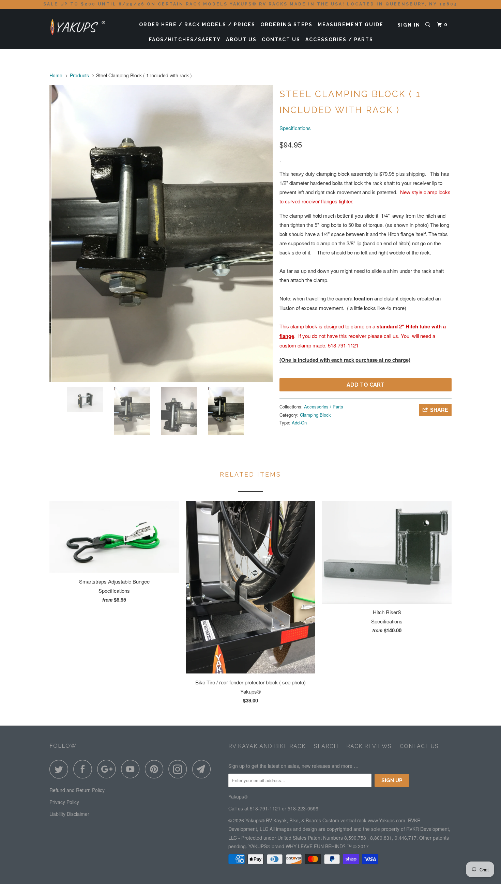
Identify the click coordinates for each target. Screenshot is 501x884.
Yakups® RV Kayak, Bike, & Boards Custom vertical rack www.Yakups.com (325, 820)
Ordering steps (286, 24)
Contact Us (281, 39)
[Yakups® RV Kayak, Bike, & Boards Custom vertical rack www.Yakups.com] (84, 25)
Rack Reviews (369, 746)
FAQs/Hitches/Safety (185, 39)
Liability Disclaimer (69, 813)
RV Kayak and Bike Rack (267, 746)
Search (326, 746)
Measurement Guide (350, 24)
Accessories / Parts (339, 39)
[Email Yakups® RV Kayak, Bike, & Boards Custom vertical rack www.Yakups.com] (203, 769)
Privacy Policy (64, 801)
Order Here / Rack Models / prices (197, 24)
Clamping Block (315, 415)
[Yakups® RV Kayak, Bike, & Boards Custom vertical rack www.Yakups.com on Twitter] (60, 769)
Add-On (299, 422)
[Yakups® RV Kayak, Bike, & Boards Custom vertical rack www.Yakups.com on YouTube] (132, 769)
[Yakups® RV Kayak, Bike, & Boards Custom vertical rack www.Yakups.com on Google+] (108, 769)
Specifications (295, 127)
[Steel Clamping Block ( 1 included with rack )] (161, 233)
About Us (241, 39)
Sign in (408, 25)
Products (79, 75)
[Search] (428, 25)
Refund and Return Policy (77, 790)
